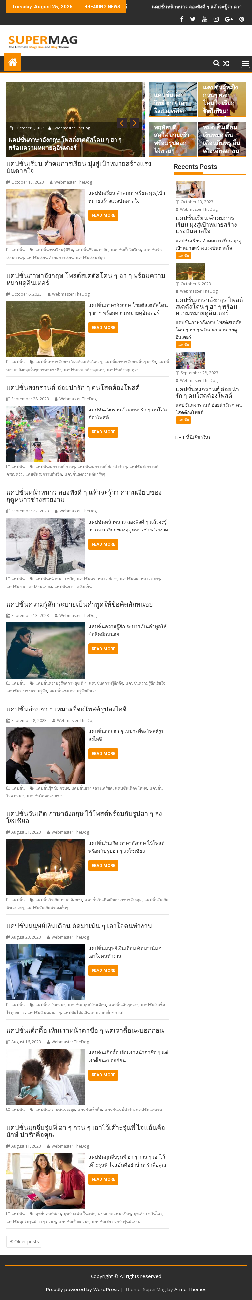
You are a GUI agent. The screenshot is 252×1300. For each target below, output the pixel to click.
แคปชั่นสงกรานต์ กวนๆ (55, 466)
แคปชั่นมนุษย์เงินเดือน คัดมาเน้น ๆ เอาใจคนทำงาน (79, 926)
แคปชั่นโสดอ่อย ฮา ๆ (44, 796)
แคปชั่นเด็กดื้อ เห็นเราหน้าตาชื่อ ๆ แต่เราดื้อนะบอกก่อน (85, 1030)
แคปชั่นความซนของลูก (55, 1109)
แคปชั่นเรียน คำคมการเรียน (50, 257)
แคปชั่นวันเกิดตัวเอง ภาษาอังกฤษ (113, 900)
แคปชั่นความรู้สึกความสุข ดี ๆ (60, 683)
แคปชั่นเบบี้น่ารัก (119, 1109)
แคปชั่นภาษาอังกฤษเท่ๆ (84, 369)
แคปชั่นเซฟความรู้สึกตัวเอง (73, 691)
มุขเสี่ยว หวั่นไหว (148, 1213)
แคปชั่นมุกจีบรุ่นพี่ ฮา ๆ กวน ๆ (31, 1221)
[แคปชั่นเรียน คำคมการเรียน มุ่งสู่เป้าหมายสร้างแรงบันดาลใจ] (45, 193)
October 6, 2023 (195, 284)
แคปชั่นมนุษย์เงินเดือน (87, 1005)
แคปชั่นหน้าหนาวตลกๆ (140, 578)
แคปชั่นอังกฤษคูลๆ (122, 369)
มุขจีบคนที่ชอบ (48, 1213)
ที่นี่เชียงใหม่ (199, 437)
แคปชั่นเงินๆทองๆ (123, 1005)
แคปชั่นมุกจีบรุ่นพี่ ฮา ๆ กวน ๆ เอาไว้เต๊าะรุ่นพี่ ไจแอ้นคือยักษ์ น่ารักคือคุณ (85, 1131)
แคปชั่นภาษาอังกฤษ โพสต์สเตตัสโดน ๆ (68, 362)
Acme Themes (190, 1289)
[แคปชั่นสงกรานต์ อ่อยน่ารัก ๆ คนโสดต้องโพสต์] (45, 409)
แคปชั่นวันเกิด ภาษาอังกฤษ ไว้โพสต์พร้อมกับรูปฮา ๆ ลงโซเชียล (84, 817)
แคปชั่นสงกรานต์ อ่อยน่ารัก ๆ (102, 466)
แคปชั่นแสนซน (149, 1109)
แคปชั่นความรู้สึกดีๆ (106, 683)
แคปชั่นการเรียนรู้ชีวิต (54, 249)
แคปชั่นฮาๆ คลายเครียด (92, 788)
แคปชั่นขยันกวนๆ (50, 1005)
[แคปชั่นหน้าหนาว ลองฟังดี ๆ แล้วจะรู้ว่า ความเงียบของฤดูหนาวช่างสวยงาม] (45, 521)
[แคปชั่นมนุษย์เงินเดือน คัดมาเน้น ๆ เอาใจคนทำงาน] (45, 948)
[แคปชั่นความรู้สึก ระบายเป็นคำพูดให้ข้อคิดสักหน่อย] (45, 626)
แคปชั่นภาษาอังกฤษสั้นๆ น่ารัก (130, 362)
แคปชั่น (18, 249)
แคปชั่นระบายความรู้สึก (26, 691)
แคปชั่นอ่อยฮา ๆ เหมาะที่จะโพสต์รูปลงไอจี (66, 709)
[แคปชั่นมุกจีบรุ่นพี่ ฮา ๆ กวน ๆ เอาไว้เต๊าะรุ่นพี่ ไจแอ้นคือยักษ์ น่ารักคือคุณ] (45, 1156)
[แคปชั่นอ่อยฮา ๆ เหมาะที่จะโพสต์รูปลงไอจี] (45, 731)
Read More (103, 215)
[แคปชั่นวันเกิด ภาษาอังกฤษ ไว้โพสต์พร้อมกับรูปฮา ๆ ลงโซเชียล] (45, 843)
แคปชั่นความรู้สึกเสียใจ (145, 683)
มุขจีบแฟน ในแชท (79, 1213)
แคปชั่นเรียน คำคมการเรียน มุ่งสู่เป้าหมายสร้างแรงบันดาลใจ (78, 167)
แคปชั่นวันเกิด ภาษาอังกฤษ (58, 900)
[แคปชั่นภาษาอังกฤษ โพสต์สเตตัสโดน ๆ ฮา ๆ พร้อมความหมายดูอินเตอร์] (45, 305)
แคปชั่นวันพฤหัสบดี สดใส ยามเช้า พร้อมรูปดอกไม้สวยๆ (171, 135)
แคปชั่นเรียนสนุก (90, 257)
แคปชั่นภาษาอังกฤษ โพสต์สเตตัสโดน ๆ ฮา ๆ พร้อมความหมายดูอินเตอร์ (85, 279)
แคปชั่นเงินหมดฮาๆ (44, 1012)
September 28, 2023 (36, 135)
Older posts (26, 1241)
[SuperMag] (12, 61)
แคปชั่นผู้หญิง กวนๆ (52, 788)
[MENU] (245, 63)
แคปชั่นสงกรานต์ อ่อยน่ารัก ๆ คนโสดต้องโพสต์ (73, 387)
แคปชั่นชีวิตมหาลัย (91, 249)
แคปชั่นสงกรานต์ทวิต (43, 474)
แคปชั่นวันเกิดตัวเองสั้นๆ (47, 907)
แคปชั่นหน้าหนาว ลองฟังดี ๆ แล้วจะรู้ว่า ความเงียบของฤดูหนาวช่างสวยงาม (84, 496)
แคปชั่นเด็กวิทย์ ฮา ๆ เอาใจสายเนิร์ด (171, 102)
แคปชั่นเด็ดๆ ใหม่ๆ (131, 788)
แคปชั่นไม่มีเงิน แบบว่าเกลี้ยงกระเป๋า (94, 1012)
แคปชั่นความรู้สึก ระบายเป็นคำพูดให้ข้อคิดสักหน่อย (79, 604)
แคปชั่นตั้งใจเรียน (126, 249)
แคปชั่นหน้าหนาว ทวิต (54, 578)
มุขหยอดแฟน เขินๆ (114, 1213)
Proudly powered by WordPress (82, 1289)
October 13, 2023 (196, 202)
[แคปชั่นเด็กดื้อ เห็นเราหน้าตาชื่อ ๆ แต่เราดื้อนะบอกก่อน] (45, 1052)
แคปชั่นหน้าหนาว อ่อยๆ (97, 578)
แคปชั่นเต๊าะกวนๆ (74, 1221)
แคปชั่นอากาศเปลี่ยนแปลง (29, 586)
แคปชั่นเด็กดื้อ (90, 1109)
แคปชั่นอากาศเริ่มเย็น (73, 586)
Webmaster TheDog (82, 135)
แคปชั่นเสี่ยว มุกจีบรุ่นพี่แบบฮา (118, 1221)
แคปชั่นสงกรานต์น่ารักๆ (85, 474)
